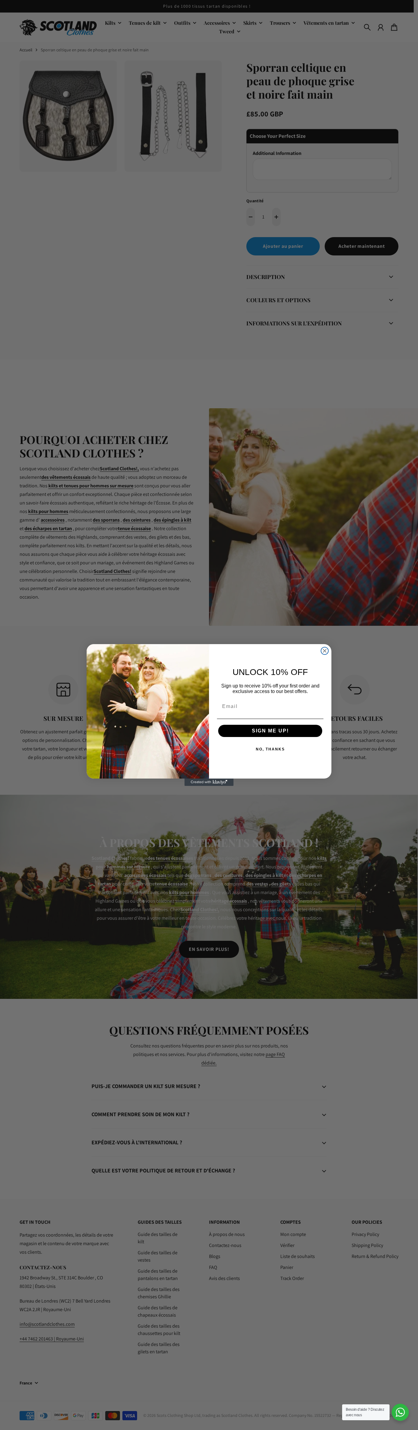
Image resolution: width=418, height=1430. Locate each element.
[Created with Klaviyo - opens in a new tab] (209, 782)
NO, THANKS (270, 749)
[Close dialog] (324, 650)
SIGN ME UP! (270, 730)
